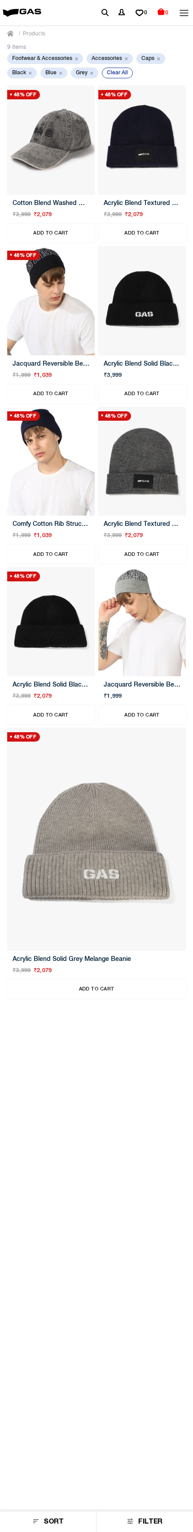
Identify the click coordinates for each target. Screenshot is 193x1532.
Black (22, 73)
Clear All (117, 73)
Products (34, 33)
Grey (84, 73)
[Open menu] (184, 13)
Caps (150, 58)
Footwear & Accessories (45, 58)
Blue (53, 73)
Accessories (110, 58)
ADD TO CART (51, 232)
